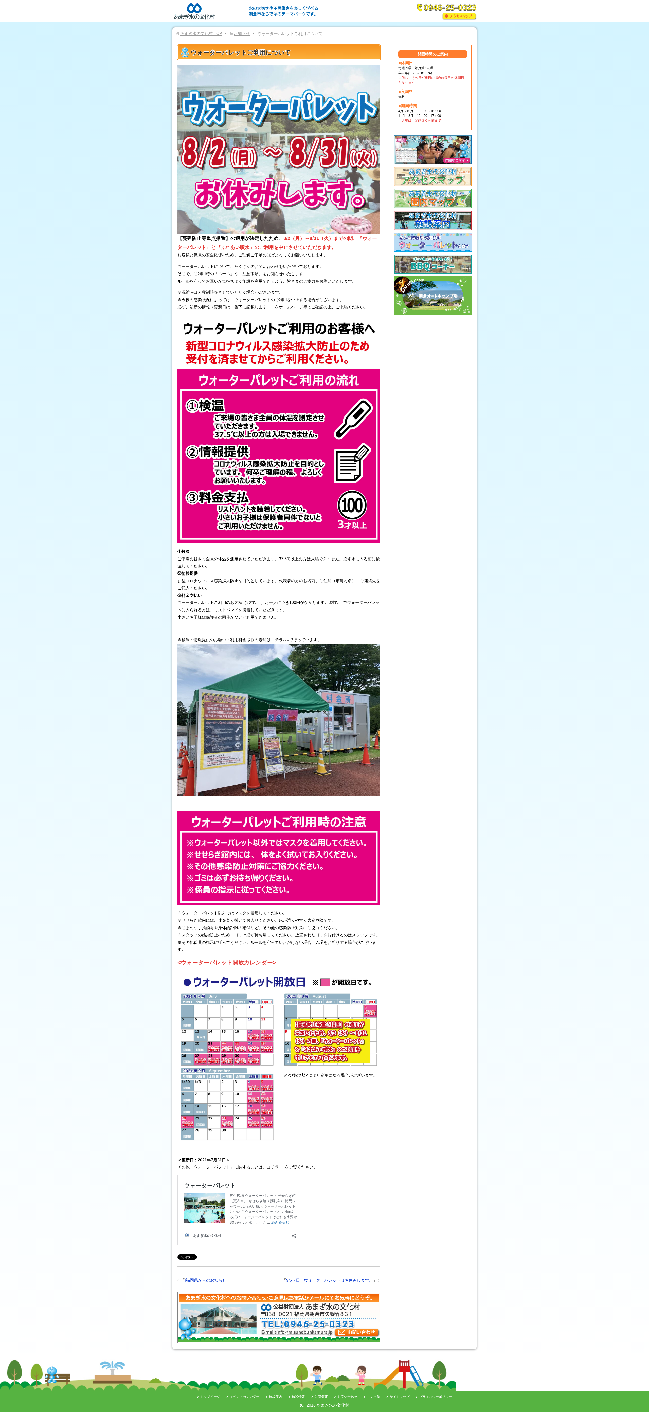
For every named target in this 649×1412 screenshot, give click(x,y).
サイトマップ (399, 1397)
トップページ (210, 1397)
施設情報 (298, 1397)
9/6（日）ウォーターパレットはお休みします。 (329, 1280)
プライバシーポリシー (435, 1397)
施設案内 (275, 1397)
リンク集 (373, 1397)
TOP (201, 33)
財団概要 (321, 1397)
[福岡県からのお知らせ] (206, 1280)
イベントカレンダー (244, 1397)
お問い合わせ (347, 1397)
